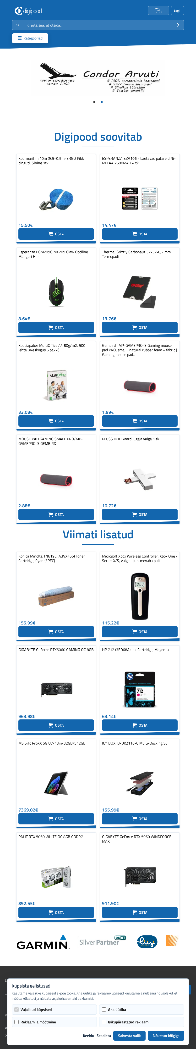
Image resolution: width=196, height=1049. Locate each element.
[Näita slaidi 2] (101, 101)
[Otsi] (178, 25)
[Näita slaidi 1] (94, 101)
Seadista (104, 1035)
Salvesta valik (129, 1035)
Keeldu (88, 1035)
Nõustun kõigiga (166, 1035)
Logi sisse (177, 10)
